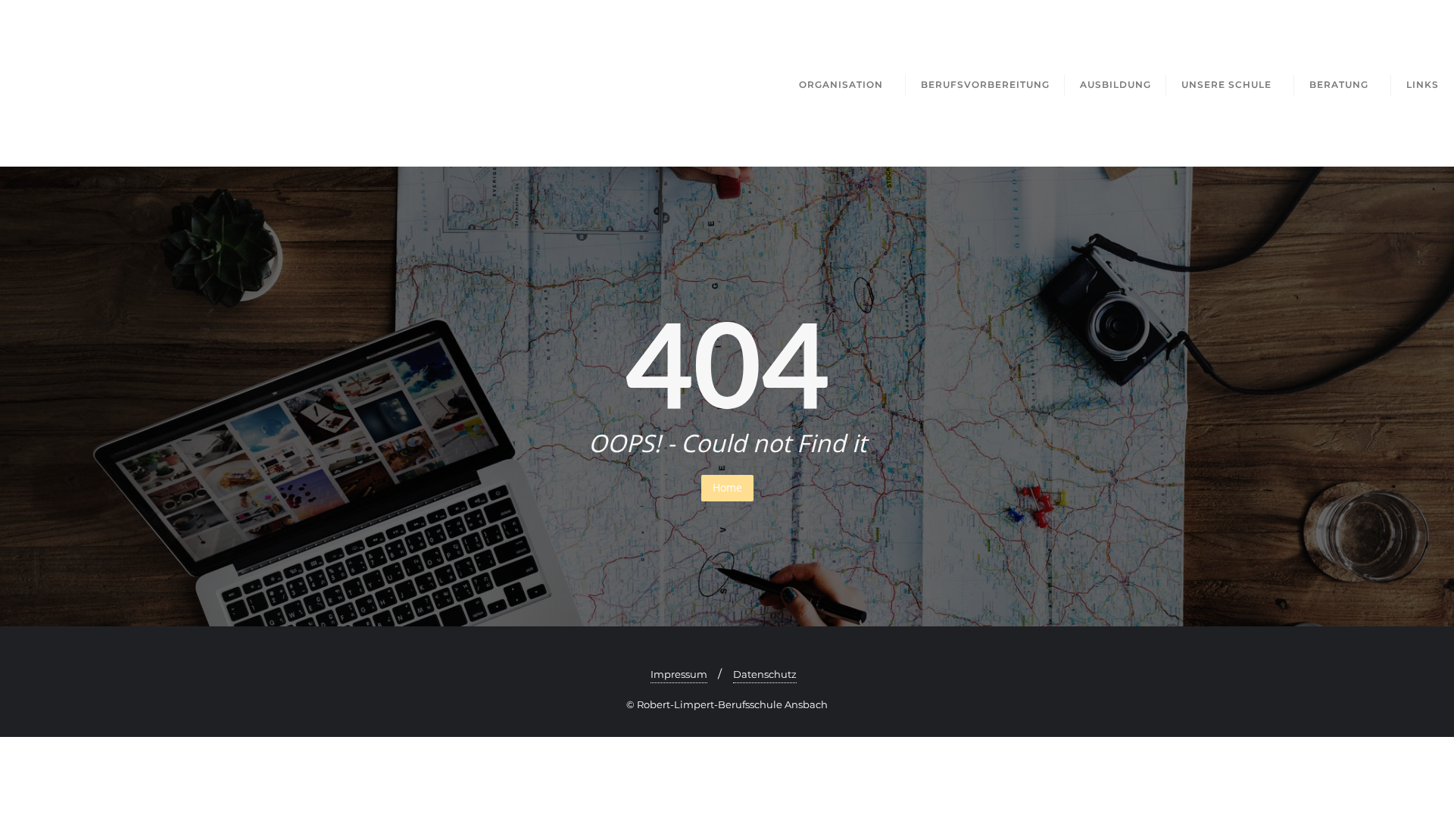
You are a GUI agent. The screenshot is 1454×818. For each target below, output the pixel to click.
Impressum (679, 674)
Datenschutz (765, 674)
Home (727, 487)
